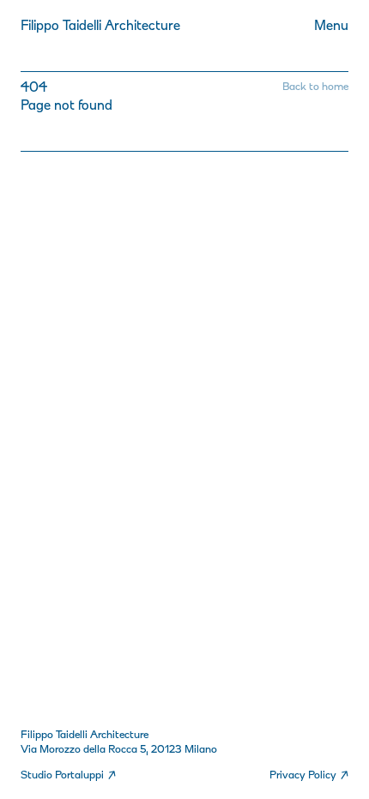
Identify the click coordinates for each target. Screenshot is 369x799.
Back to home (315, 86)
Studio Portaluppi (68, 774)
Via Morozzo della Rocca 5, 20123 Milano (119, 748)
